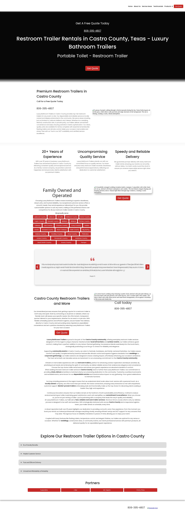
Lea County (48, 225)
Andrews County (81, 238)
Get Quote (178, 6)
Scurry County (66, 242)
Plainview (85, 234)
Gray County (72, 234)
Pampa (83, 242)
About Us (137, 6)
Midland (64, 221)
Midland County (71, 217)
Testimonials (158, 6)
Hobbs (87, 225)
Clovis (36, 230)
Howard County (47, 230)
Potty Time (141, 490)
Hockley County (56, 234)
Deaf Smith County (44, 242)
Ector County (85, 217)
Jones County (42, 238)
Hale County (74, 230)
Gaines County (40, 234)
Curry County (76, 225)
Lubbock (52, 217)
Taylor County (39, 221)
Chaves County (61, 225)
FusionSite (44, 490)
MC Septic (107, 490)
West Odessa (62, 230)
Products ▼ (168, 6)
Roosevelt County (61, 238)
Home (130, 6)
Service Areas (147, 6)
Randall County (53, 221)
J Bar (75, 490)
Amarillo (60, 217)
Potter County (84, 221)
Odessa (37, 225)
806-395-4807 (92, 30)
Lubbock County (40, 217)
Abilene (73, 221)
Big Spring (85, 230)
